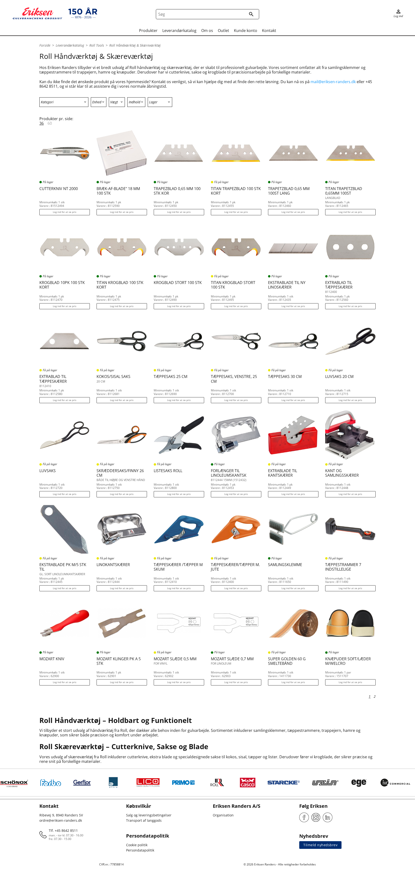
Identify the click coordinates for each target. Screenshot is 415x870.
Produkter (148, 30)
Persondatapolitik (140, 850)
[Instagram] (316, 817)
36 (41, 123)
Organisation (223, 815)
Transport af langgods (144, 820)
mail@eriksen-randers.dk (333, 81)
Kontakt (269, 30)
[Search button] (251, 14)
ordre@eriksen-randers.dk (60, 820)
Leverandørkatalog (179, 30)
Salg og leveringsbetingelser (148, 815)
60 (50, 123)
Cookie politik (136, 845)
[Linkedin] (327, 817)
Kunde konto (245, 30)
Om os (207, 30)
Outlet (223, 30)
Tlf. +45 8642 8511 (63, 830)
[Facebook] (304, 817)
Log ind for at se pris (64, 212)
